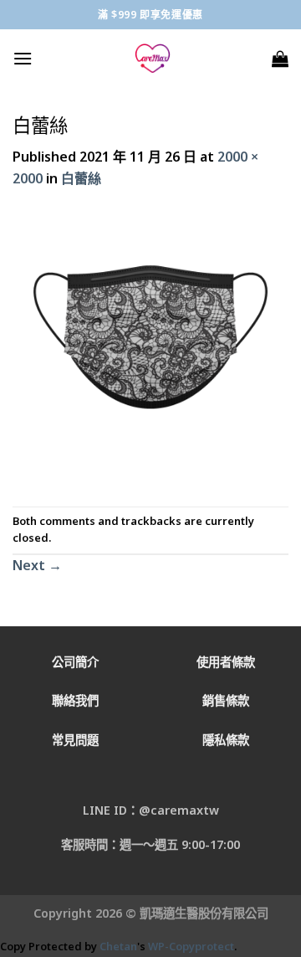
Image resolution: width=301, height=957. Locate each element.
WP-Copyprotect (191, 946)
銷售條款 (225, 700)
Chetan (118, 946)
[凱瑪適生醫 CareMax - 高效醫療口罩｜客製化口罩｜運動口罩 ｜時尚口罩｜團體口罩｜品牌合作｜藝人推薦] (152, 58)
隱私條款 (225, 740)
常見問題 (75, 740)
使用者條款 (225, 662)
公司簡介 (75, 662)
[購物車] (280, 58)
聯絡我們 (75, 700)
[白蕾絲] (150, 346)
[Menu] (23, 58)
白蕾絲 (81, 178)
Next (37, 565)
